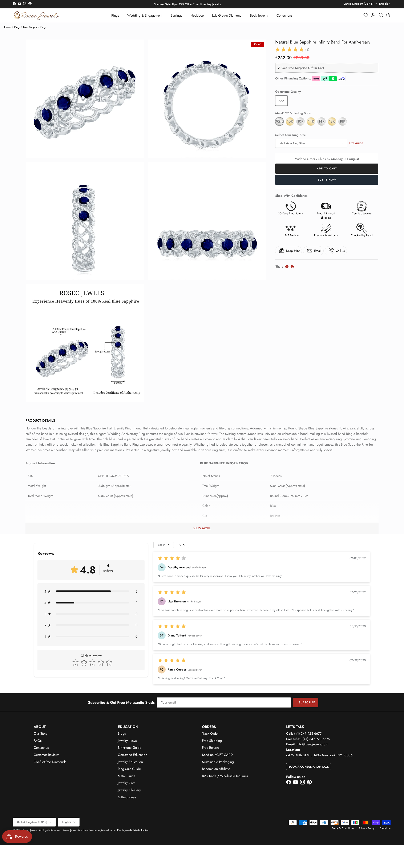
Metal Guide (126, 776)
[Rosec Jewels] (36, 15)
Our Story (40, 733)
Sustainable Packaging (218, 761)
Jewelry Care (127, 782)
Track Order (210, 733)
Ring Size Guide (129, 768)
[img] (289, 49)
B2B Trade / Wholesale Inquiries (225, 776)
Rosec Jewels (30, 830)
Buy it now (327, 180)
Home (7, 27)
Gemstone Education (132, 754)
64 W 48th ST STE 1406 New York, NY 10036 (319, 755)
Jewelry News (127, 740)
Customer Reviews (46, 754)
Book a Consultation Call (308, 767)
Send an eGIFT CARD (217, 754)
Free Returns (210, 747)
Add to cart (327, 169)
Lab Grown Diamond (227, 15)
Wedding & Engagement (144, 15)
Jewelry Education (130, 761)
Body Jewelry (259, 15)
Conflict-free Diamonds (50, 761)
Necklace (197, 15)
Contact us (41, 747)
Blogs (122, 733)
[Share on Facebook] (286, 266)
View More (202, 528)
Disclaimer (385, 828)
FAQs (37, 740)
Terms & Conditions (343, 828)
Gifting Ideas (127, 797)
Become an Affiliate (216, 768)
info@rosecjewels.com (312, 744)
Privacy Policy (367, 828)
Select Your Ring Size (290, 135)
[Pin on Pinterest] (292, 266)
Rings (115, 15)
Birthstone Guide (129, 747)
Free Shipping (212, 740)
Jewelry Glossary (129, 790)
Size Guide (356, 143)
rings (17, 27)
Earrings (176, 15)
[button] (365, 15)
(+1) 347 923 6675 (308, 733)
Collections (284, 15)
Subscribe (307, 702)
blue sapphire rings (34, 27)
